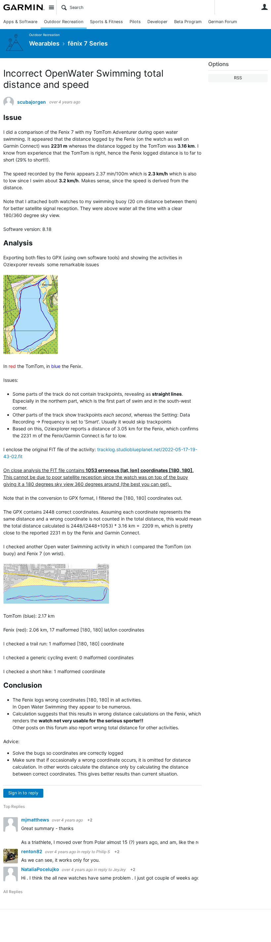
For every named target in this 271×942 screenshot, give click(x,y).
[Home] (24, 7)
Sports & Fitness (106, 21)
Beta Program (188, 21)
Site (51, 7)
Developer (157, 21)
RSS (238, 77)
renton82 (32, 851)
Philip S (103, 851)
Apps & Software (20, 21)
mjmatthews (35, 819)
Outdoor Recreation (63, 21)
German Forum (222, 21)
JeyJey (119, 869)
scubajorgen (31, 102)
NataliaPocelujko (40, 869)
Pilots (135, 21)
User (264, 7)
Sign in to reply (23, 792)
